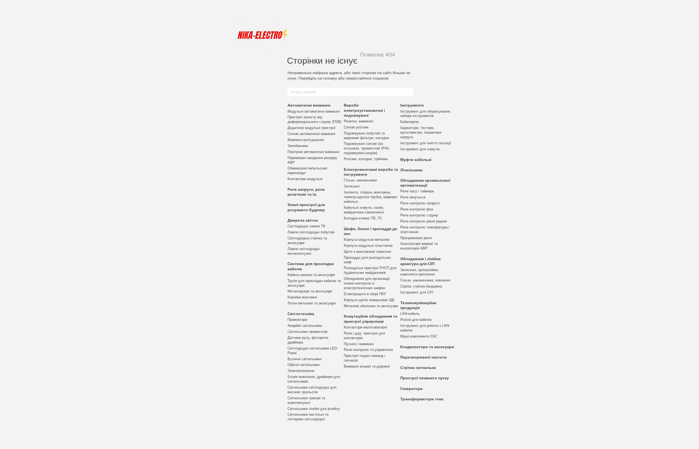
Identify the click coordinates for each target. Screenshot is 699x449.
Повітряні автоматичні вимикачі (313, 152)
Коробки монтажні (302, 297)
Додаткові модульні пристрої (312, 128)
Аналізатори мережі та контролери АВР (419, 246)
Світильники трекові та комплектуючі (306, 400)
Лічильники (411, 170)
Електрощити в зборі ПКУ (365, 294)
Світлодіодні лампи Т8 (306, 226)
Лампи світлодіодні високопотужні (303, 251)
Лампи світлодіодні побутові (311, 232)
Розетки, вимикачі (358, 121)
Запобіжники (298, 146)
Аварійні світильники (305, 326)
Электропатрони (301, 371)
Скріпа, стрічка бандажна (421, 286)
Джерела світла (303, 220)
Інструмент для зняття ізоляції (425, 143)
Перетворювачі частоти (423, 357)
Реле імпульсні (412, 197)
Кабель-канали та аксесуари (311, 275)
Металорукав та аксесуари (310, 291)
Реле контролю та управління (368, 350)
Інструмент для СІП (416, 292)
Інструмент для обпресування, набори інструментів (425, 113)
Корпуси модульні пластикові (368, 245)
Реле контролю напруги (419, 203)
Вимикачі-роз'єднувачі (306, 140)
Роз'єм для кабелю (416, 320)
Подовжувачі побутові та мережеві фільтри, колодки (366, 135)
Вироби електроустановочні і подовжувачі (364, 110)
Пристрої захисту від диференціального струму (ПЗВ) (314, 119)
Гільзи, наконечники (360, 180)
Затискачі (352, 186)
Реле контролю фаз (416, 209)
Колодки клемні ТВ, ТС (363, 218)
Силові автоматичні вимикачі (311, 134)
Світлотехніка (301, 314)
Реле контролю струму (419, 215)
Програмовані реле (416, 238)
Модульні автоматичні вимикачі (314, 111)
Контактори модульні (305, 179)
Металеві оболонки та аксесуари (371, 306)
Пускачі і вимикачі (359, 344)
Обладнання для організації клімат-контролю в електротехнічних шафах (367, 283)
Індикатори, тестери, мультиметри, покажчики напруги (420, 132)
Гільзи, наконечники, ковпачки (425, 280)
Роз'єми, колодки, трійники (366, 159)
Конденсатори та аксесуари (427, 347)
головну (330, 78)
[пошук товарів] (408, 92)
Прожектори (297, 320)
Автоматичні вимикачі (309, 105)
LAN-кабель (410, 314)
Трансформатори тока (421, 399)
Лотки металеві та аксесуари (312, 303)
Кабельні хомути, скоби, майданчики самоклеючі (364, 210)
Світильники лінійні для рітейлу (314, 409)
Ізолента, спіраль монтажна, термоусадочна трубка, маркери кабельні (370, 197)
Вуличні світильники (304, 359)
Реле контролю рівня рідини (423, 221)
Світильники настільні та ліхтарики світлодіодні (308, 416)
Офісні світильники (303, 365)
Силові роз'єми (356, 127)
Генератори (411, 388)
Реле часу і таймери (417, 191)
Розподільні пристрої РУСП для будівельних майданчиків (370, 270)
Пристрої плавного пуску (424, 378)
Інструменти (412, 105)
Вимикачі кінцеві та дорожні (367, 366)
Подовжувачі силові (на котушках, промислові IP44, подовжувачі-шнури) (367, 148)
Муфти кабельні (415, 159)
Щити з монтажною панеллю (367, 252)
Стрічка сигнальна (418, 367)
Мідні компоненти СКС (418, 336)
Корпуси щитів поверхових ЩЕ (369, 300)
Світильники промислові (308, 332)
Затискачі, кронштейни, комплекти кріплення (419, 272)
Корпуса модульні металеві (367, 239)
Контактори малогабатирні (365, 327)
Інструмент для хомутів (420, 149)
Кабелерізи (409, 122)
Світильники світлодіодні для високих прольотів (312, 389)
